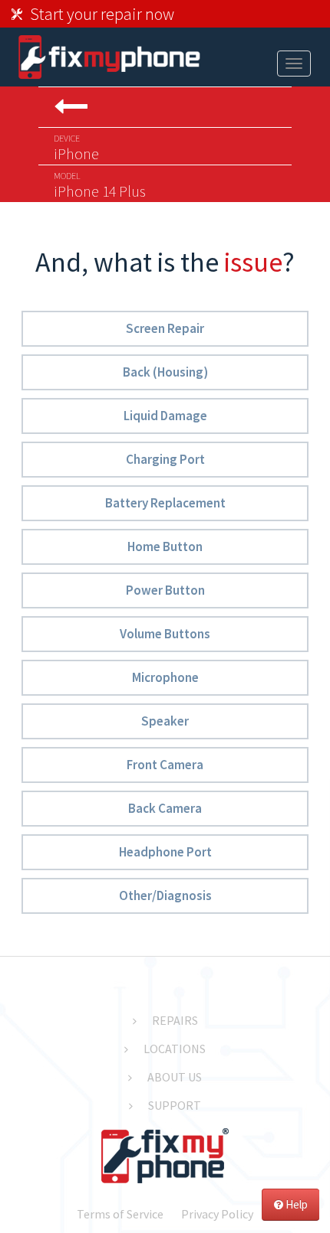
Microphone (165, 677)
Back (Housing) (165, 372)
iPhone (76, 147)
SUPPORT (174, 1105)
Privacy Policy (217, 1214)
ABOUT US (174, 1077)
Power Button (165, 590)
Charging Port (165, 459)
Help (295, 1204)
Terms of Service (120, 1214)
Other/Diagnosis (165, 895)
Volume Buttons (165, 633)
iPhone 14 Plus (100, 185)
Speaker (165, 721)
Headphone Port (165, 851)
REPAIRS (175, 1020)
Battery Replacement (165, 502)
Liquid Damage (165, 415)
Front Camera (165, 764)
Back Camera (165, 808)
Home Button (165, 546)
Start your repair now (102, 14)
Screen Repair (165, 328)
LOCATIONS (175, 1048)
